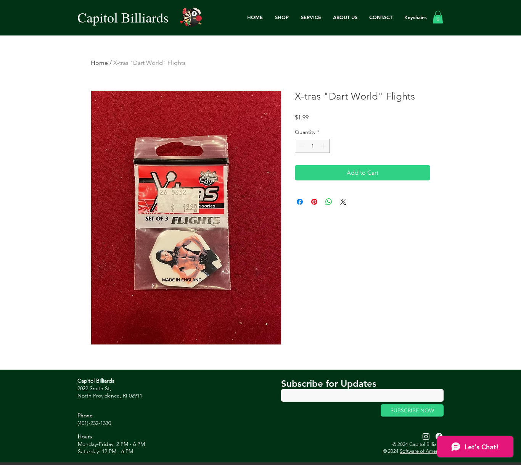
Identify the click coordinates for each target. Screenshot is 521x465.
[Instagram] (426, 436)
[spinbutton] (312, 146)
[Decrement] (301, 146)
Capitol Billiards (123, 17)
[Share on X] (343, 201)
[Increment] (324, 146)
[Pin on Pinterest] (314, 201)
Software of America (422, 451)
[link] (438, 17)
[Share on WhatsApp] (328, 201)
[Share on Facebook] (299, 201)
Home (99, 62)
